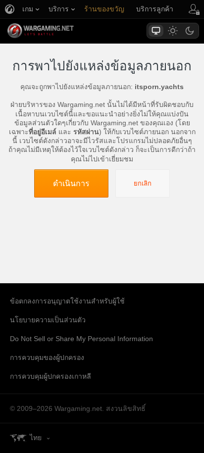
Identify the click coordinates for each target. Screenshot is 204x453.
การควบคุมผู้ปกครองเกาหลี (50, 376)
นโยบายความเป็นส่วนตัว (48, 320)
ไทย (36, 438)
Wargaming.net (57, 30)
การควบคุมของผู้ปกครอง (47, 357)
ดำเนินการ (71, 183)
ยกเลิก (143, 183)
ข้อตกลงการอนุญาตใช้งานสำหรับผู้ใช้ (67, 301)
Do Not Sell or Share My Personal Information (81, 339)
